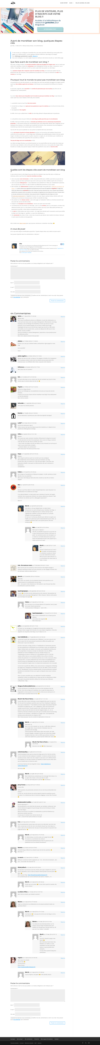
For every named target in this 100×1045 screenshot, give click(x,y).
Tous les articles (14, 1043)
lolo (19, 377)
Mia (13, 45)
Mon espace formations (47, 1039)
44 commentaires (38, 45)
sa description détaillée (26, 252)
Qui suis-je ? (20, 1039)
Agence (39, 1043)
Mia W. (27, 506)
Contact (56, 1039)
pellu (19, 626)
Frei (19, 822)
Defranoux (21, 367)
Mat (19, 485)
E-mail (12, 287)
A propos (12, 1039)
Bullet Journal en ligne (83, 3)
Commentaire (14, 266)
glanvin (20, 576)
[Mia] (14, 248)
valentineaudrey (22, 752)
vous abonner (16, 297)
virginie (20, 957)
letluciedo (21, 403)
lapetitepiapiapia (23, 591)
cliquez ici (35, 56)
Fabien (20, 472)
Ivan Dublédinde (22, 637)
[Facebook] (61, 244)
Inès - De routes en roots (25, 565)
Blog (70, 3)
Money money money (28, 45)
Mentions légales (29, 1043)
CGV (35, 1043)
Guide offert (64, 3)
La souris (20, 857)
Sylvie (19, 316)
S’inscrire (36, 1039)
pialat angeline (22, 356)
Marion (34, 921)
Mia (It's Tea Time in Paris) (25, 699)
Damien (20, 413)
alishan (20, 341)
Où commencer (28, 1039)
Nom (12, 282)
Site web (12, 292)
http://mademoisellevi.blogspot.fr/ (26, 967)
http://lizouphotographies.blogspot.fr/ (37, 875)
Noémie (20, 847)
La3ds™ (20, 423)
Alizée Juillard (22, 867)
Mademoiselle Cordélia (24, 802)
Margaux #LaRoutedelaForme (26, 686)
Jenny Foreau (21, 785)
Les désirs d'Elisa (22, 892)
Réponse (63, 316)
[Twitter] (63, 244)
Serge (19, 454)
